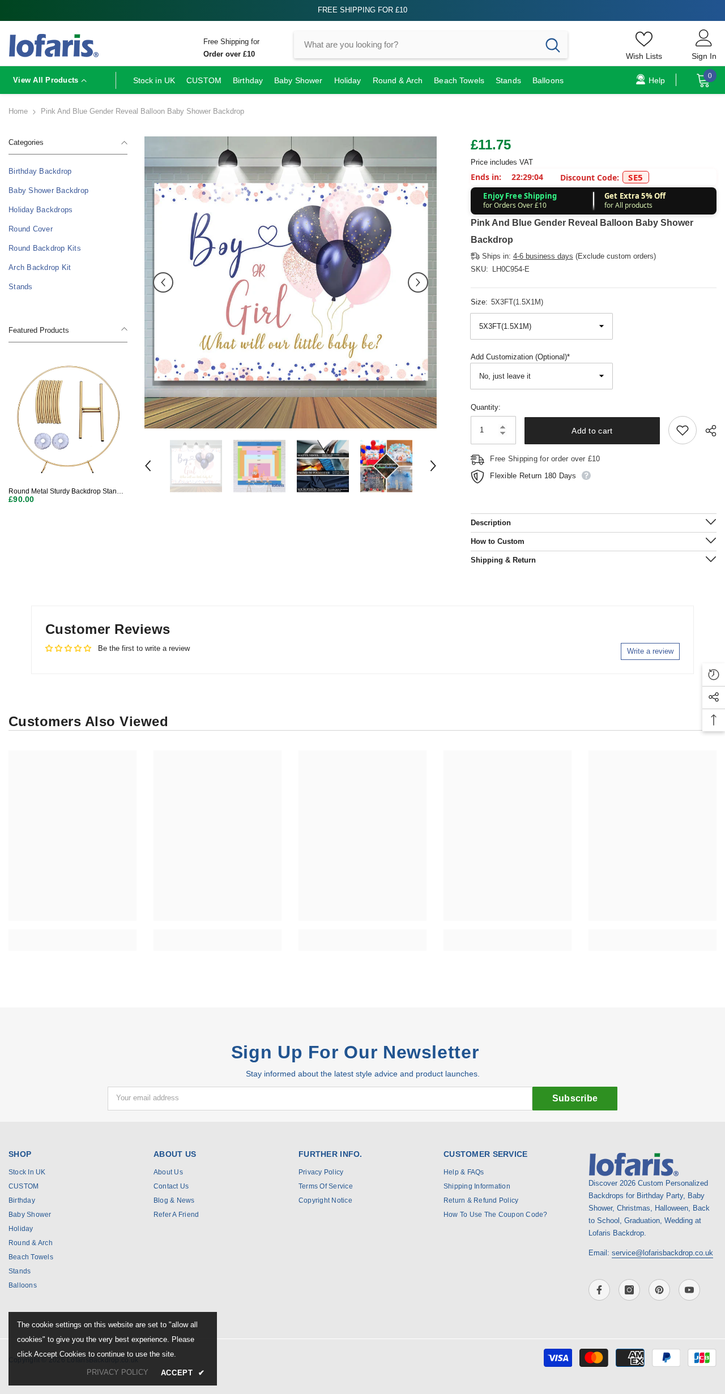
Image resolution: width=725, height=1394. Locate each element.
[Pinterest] (659, 1290)
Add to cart (592, 430)
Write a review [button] (650, 651)
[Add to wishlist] (682, 430)
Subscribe (575, 1098)
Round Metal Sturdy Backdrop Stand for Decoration (64, 491)
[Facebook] (599, 1290)
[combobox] (416, 44)
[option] (290, 282)
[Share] (707, 430)
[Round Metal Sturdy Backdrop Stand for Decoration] (67, 418)
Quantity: (486, 407)
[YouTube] (689, 1290)
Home (18, 111)
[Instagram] (629, 1290)
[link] (72, 933)
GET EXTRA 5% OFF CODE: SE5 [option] (363, 10)
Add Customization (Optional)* (520, 357)
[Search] (431, 44)
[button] (163, 282)
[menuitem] (67, 171)
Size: (507, 302)
